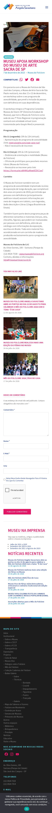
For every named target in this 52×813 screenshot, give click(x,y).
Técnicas (17, 679)
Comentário (9, 410)
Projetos (7, 654)
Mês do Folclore (11, 667)
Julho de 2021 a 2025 (18, 544)
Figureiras (27, 692)
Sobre (16, 676)
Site (5, 466)
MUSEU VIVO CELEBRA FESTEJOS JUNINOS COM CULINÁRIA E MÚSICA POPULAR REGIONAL (28, 594)
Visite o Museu (9, 741)
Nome (6, 441)
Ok (27, 809)
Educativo (7, 738)
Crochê (26, 685)
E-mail (6, 453)
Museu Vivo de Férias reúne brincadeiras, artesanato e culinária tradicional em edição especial (27, 585)
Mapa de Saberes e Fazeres (16, 704)
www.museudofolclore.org (31, 253)
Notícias (9, 57)
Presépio (9, 732)
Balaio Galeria (10, 673)
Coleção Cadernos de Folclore (18, 670)
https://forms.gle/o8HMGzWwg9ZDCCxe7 (23, 170)
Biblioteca (9, 726)
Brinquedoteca (11, 729)
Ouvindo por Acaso (13, 710)
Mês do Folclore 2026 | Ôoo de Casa (23, 578)
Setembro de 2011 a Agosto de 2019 (25, 548)
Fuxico (26, 695)
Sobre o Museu (11, 639)
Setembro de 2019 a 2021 (20, 546)
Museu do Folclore (36, 72)
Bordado (26, 682)
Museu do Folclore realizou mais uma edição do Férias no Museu (27, 571)
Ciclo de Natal (11, 658)
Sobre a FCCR (11, 645)
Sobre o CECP (11, 642)
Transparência (11, 648)
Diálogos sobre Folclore (15, 664)
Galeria (17, 701)
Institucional (8, 636)
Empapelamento (30, 689)
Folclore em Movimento (15, 707)
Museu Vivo (10, 661)
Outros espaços (10, 723)
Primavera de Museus (14, 716)
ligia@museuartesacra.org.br (17, 259)
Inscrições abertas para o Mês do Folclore (26, 601)
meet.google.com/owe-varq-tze (24, 142)
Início (5, 633)
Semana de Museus (13, 713)
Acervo (6, 720)
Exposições (8, 651)
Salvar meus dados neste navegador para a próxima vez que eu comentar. (26, 479)
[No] (48, 803)
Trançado (27, 698)
